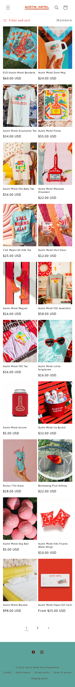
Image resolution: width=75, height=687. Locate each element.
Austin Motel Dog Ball (16, 543)
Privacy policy (42, 672)
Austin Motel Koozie (14, 427)
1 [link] (27, 628)
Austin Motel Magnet (15, 308)
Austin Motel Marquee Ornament (51, 190)
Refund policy (23, 672)
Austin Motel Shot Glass (52, 250)
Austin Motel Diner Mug (52, 72)
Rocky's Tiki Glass (13, 485)
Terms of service (62, 672)
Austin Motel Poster (49, 130)
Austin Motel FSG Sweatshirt (54, 308)
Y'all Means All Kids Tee (17, 250)
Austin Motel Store (35, 667)
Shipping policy (39, 678)
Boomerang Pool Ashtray (52, 485)
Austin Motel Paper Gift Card (55, 605)
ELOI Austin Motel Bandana (19, 72)
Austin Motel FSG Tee (15, 366)
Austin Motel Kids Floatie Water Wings (53, 545)
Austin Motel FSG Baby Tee (18, 188)
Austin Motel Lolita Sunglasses (49, 368)
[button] (8, 7)
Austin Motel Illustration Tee (19, 130)
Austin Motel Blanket (15, 605)
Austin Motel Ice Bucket (52, 427)
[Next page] (48, 628)
